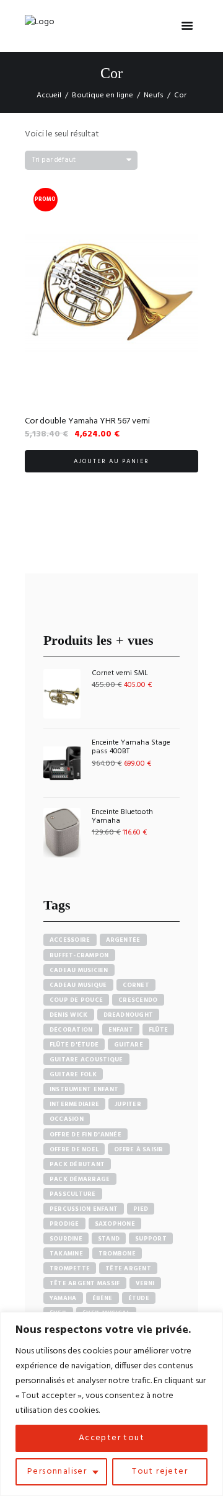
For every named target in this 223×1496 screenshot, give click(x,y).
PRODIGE (64, 1224)
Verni (145, 1283)
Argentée (123, 940)
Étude (138, 1298)
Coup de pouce (76, 1000)
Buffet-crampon (79, 955)
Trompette (70, 1268)
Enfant (121, 1030)
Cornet (136, 985)
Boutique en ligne (102, 95)
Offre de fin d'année (85, 1135)
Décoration (71, 1030)
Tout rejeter (160, 1471)
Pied (140, 1209)
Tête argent (128, 1268)
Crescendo (137, 1000)
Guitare (128, 1045)
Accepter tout (111, 1438)
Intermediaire (74, 1104)
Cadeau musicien (79, 970)
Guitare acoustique (86, 1059)
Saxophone (115, 1224)
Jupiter (128, 1104)
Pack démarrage (80, 1179)
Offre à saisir (139, 1149)
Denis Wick (69, 1015)
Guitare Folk (73, 1074)
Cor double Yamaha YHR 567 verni (87, 421)
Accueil (49, 95)
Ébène (102, 1298)
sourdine (66, 1239)
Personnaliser (57, 1471)
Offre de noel (74, 1149)
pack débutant (77, 1164)
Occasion (67, 1119)
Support (151, 1239)
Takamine (66, 1254)
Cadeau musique (78, 985)
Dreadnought (128, 1015)
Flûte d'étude (74, 1045)
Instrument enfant (84, 1089)
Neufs (154, 95)
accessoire (70, 940)
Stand (109, 1239)
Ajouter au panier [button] (111, 461)
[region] (111, 1404)
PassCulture (73, 1194)
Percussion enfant (84, 1209)
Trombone (117, 1254)
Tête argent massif (85, 1283)
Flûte (158, 1030)
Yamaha (63, 1298)
